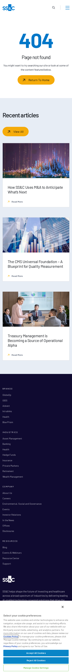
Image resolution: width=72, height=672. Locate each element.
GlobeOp (7, 394)
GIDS (5, 400)
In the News (8, 520)
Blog (5, 547)
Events (6, 509)
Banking (7, 443)
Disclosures (8, 531)
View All (18, 131)
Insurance (7, 460)
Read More (17, 201)
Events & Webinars (12, 552)
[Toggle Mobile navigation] (67, 7)
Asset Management (12, 438)
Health (6, 416)
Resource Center (11, 558)
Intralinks (7, 411)
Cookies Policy (10, 636)
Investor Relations (12, 514)
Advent (6, 405)
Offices (6, 525)
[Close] (62, 607)
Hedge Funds (9, 454)
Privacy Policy (10, 646)
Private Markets (11, 465)
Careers (7, 498)
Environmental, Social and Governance (22, 503)
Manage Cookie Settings (36, 667)
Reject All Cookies (36, 660)
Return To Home (38, 80)
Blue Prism (8, 422)
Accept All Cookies (36, 653)
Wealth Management (13, 476)
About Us (7, 493)
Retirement (8, 471)
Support (7, 563)
